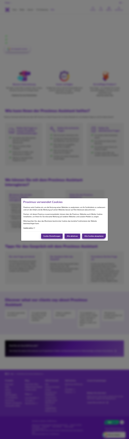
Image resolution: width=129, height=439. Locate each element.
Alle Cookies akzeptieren (94, 236)
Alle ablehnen (72, 236)
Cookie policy (28, 228)
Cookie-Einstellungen (51, 236)
